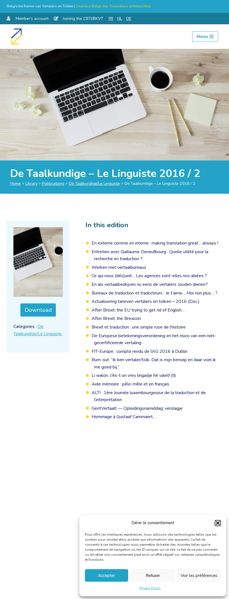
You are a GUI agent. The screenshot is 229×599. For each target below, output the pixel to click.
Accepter (106, 575)
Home (15, 183)
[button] (218, 523)
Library (31, 183)
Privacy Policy (150, 588)
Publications (53, 183)
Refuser (153, 575)
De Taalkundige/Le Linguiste (94, 183)
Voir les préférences (199, 575)
